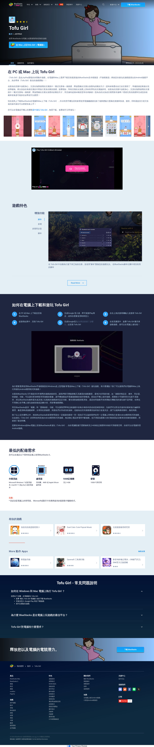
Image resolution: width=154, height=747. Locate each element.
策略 (11, 713)
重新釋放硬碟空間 (54, 701)
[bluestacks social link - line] (134, 689)
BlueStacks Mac (15, 679)
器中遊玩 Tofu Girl (39, 110)
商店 (59, 4)
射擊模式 (52, 681)
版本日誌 (121, 679)
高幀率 (51, 711)
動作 (11, 34)
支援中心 (79, 4)
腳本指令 (52, 709)
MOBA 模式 (52, 684)
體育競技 (13, 725)
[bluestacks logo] (15, 5)
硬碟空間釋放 (53, 706)
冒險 (11, 708)
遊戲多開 (52, 686)
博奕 (11, 718)
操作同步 (52, 689)
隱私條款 (12, 739)
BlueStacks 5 (14, 681)
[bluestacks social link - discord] (120, 689)
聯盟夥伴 (69, 4)
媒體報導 (86, 689)
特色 (28, 4)
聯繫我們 (86, 684)
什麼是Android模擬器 (90, 700)
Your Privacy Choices (79, 746)
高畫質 (51, 714)
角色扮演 (13, 710)
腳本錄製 (52, 691)
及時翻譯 (52, 696)
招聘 (85, 686)
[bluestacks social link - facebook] (129, 689)
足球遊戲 (13, 728)
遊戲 (36, 4)
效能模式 (52, 704)
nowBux (12, 691)
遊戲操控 (52, 679)
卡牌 (11, 720)
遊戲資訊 (47, 4)
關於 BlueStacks (89, 679)
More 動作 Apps (18, 551)
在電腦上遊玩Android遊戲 (92, 698)
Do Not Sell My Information (40, 739)
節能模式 (52, 694)
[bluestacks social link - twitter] (138, 689)
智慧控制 (52, 699)
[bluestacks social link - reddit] (125, 689)
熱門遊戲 (13, 703)
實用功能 (52, 716)
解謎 (11, 723)
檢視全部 (141, 551)
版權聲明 (18, 739)
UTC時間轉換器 (54, 719)
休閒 (11, 715)
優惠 (11, 684)
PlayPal (12, 694)
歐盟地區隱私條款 (27, 739)
